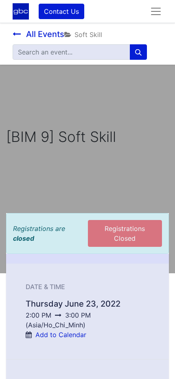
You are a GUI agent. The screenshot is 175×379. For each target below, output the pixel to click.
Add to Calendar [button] (60, 335)
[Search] (138, 52)
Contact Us (61, 11)
